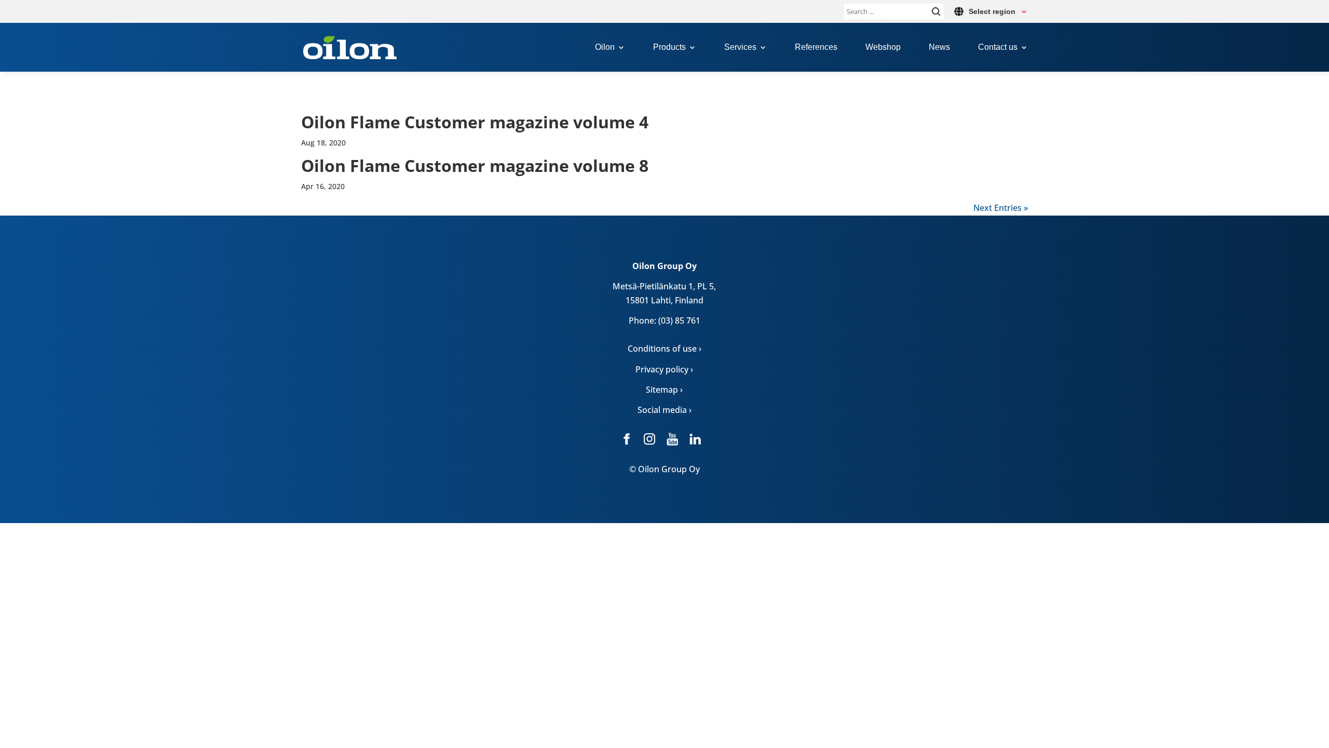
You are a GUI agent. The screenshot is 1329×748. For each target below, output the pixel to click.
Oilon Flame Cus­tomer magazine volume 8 (474, 165)
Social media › (664, 410)
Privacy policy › (664, 369)
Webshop (883, 47)
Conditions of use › (664, 348)
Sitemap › (664, 389)
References (816, 47)
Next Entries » (1000, 207)
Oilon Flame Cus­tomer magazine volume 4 (474, 122)
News (939, 47)
